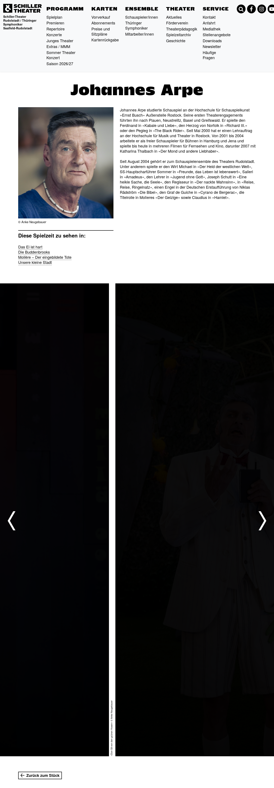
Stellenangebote (217, 34)
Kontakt (209, 17)
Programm (65, 8)
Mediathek (211, 29)
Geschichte (175, 40)
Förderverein (177, 23)
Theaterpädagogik (181, 29)
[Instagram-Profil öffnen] (261, 9)
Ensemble (141, 8)
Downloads (212, 40)
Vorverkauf (100, 17)
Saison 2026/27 (59, 63)
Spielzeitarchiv (178, 34)
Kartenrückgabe (105, 39)
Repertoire (55, 29)
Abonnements (103, 23)
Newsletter (212, 46)
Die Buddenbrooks (34, 252)
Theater (180, 8)
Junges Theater (59, 40)
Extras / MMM (58, 46)
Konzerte (54, 34)
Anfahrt (209, 23)
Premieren (55, 23)
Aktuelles (174, 17)
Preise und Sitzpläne (100, 31)
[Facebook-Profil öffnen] (251, 9)
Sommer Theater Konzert (60, 55)
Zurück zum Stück (43, 775)
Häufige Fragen (209, 55)
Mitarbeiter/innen (139, 34)
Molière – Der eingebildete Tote (44, 257)
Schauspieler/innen (141, 17)
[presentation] (11, 520)
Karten (104, 8)
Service (216, 8)
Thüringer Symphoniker (136, 25)
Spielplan (54, 17)
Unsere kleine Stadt (35, 262)
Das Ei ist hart (30, 247)
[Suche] (241, 9)
